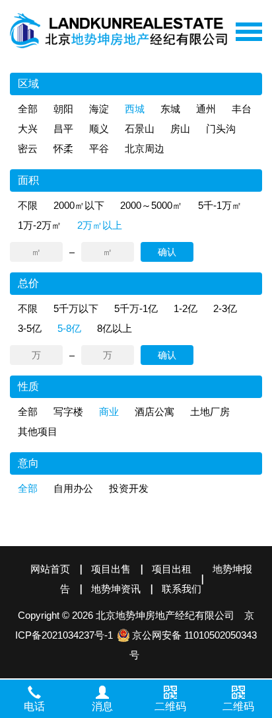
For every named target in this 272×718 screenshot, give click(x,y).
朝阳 (63, 108)
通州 (206, 108)
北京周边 (144, 148)
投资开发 (129, 488)
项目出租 (171, 569)
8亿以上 (114, 328)
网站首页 (50, 569)
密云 (28, 148)
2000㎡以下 (78, 205)
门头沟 (221, 128)
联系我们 (181, 588)
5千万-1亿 (136, 308)
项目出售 (111, 569)
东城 (170, 108)
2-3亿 (225, 308)
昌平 (63, 128)
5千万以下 (75, 308)
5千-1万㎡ (220, 205)
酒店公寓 (154, 411)
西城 (135, 108)
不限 (28, 205)
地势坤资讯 (116, 588)
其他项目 (37, 431)
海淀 (99, 108)
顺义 (99, 128)
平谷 (99, 148)
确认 (167, 252)
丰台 (242, 108)
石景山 (139, 128)
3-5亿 (30, 328)
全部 (28, 108)
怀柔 (63, 148)
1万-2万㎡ (39, 225)
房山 (180, 128)
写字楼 (68, 411)
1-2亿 (185, 308)
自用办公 (73, 488)
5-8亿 (69, 328)
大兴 (28, 128)
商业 (109, 411)
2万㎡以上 (99, 225)
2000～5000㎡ (151, 205)
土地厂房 (210, 411)
